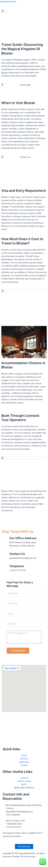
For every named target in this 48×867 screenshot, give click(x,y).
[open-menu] (45, 11)
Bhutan (4, 72)
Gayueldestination (8, 1)
